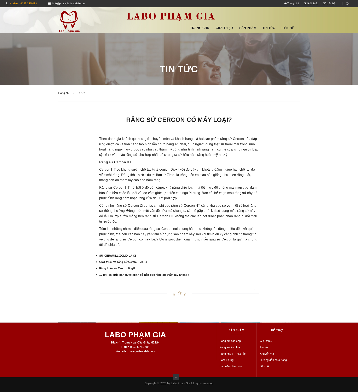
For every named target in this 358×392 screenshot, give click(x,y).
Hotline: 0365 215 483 (23, 3)
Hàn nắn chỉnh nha (230, 366)
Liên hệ (330, 3)
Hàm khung (226, 360)
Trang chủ (293, 3)
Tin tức (268, 28)
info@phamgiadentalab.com (68, 3)
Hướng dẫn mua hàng (273, 360)
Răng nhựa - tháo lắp (232, 353)
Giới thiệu (312, 3)
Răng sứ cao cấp (230, 340)
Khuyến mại (267, 353)
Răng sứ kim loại (230, 347)
